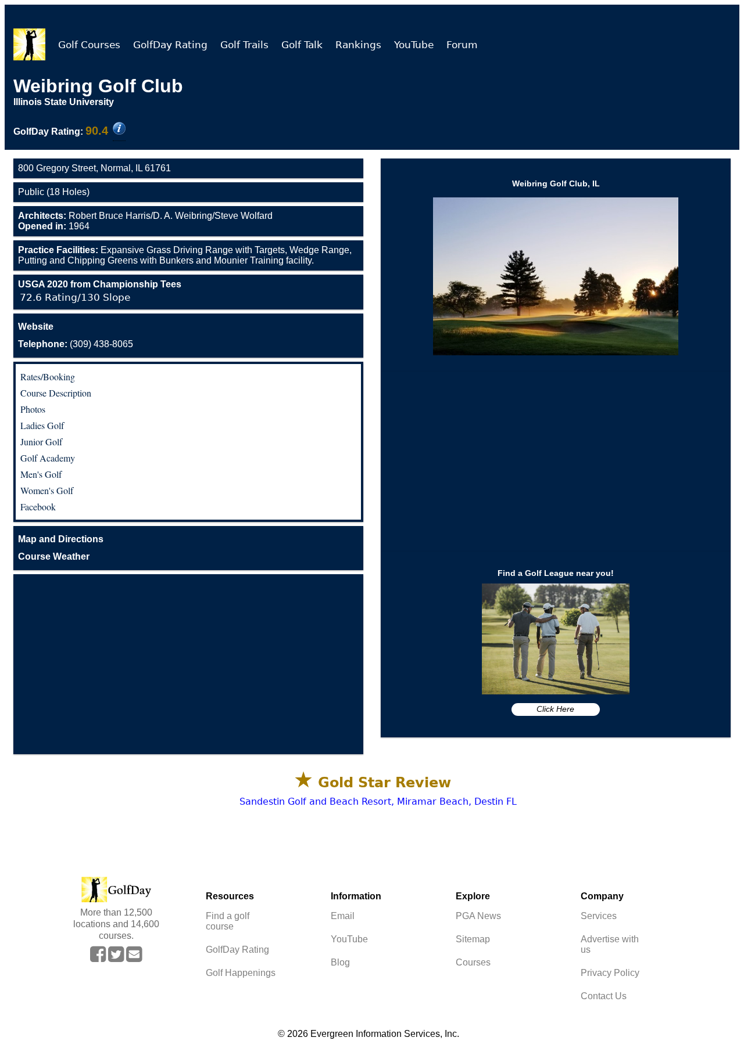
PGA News (478, 916)
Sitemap (473, 939)
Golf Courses (89, 45)
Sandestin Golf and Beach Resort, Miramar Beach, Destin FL (378, 801)
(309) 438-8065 (75, 344)
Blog (340, 962)
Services (599, 916)
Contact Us (604, 996)
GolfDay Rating (170, 45)
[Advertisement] (188, 664)
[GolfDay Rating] (119, 129)
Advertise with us (610, 944)
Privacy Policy (610, 973)
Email (343, 916)
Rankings (358, 45)
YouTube (414, 45)
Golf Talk (302, 45)
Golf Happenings (241, 973)
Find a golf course (227, 921)
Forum (462, 45)
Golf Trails (244, 45)
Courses (473, 962)
